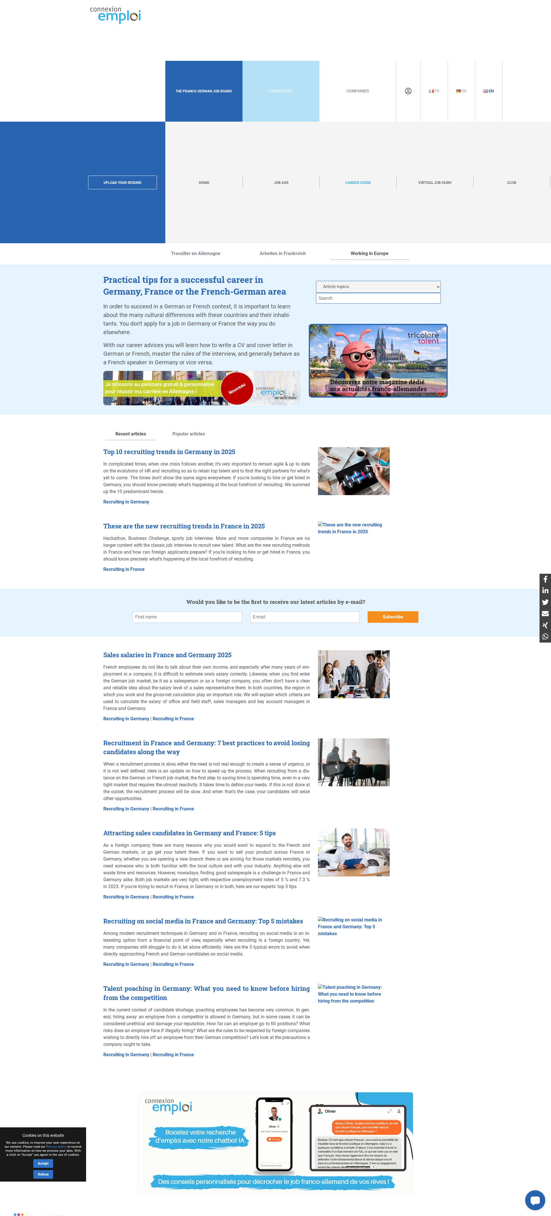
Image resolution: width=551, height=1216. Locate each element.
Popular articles (188, 434)
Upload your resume (122, 183)
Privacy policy (56, 1147)
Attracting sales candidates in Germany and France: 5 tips (189, 833)
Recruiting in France (124, 569)
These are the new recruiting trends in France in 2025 (184, 526)
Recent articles (130, 434)
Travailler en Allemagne (195, 253)
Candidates (280, 91)
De (464, 91)
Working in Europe (370, 253)
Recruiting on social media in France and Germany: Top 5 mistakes (203, 921)
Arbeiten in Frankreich (283, 253)
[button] (535, 1200)
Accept (43, 1163)
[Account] (408, 91)
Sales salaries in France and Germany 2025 (167, 655)
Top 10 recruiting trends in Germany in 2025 (169, 452)
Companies (357, 91)
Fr (436, 91)
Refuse (43, 1174)
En (491, 91)
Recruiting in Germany (126, 502)
